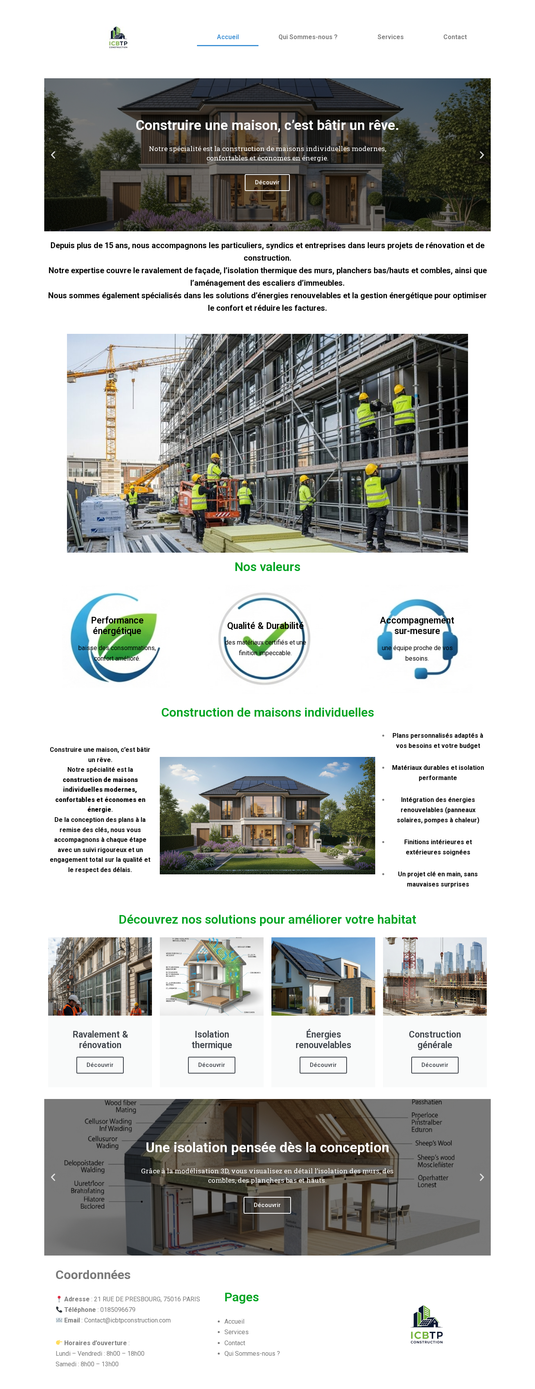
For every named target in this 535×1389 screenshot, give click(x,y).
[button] (53, 155)
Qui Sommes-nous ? (308, 37)
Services (391, 37)
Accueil (228, 37)
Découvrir (100, 1064)
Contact (455, 37)
